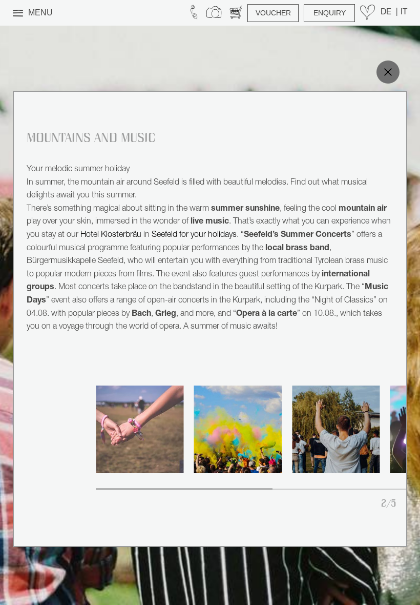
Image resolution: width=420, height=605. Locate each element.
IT (404, 13)
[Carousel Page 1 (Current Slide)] (184, 489)
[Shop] (236, 13)
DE (387, 13)
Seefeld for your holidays (194, 235)
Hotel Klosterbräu (110, 235)
